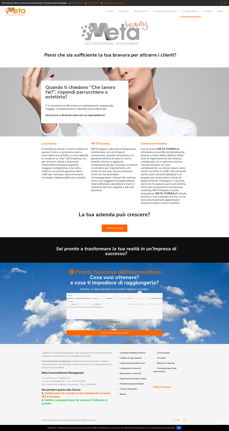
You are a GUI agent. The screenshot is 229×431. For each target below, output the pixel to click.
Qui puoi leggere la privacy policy (114, 328)
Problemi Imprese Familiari (132, 384)
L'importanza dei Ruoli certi (132, 363)
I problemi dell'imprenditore (132, 353)
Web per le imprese (166, 363)
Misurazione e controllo (130, 373)
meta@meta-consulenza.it (114, 3)
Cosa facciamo (163, 353)
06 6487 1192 (77, 3)
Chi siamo (161, 358)
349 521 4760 (93, 3)
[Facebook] (221, 3)
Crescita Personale (128, 389)
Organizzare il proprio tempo (133, 378)
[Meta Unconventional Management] (15, 11)
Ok (179, 428)
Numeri (123, 394)
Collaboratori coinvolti (130, 368)
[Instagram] (225, 3)
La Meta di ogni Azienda (131, 358)
